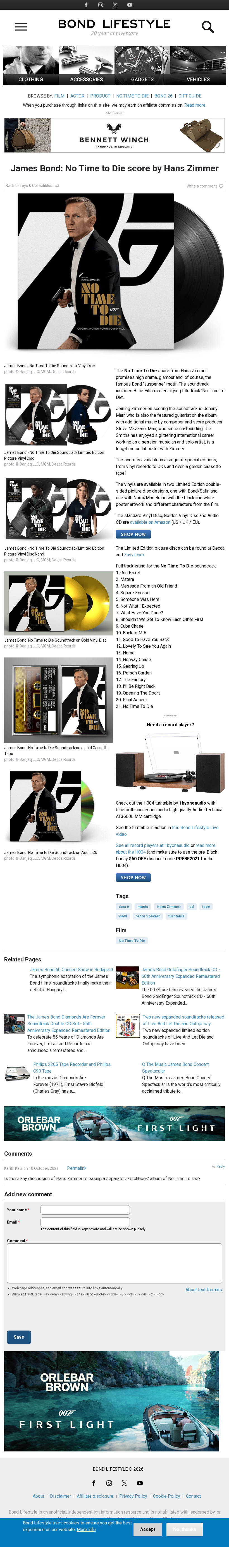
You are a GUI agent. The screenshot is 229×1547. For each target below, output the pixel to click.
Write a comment (202, 186)
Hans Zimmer (169, 907)
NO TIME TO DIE (132, 96)
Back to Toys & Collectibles (29, 185)
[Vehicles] (198, 83)
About (38, 1496)
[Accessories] (87, 83)
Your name (17, 1210)
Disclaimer (60, 1496)
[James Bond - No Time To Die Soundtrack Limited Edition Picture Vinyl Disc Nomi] (58, 542)
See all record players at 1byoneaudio (153, 845)
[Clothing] (31, 83)
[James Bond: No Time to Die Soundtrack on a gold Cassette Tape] (58, 741)
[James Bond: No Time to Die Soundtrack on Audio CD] (58, 846)
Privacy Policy (133, 1496)
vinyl (123, 916)
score (124, 907)
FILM (59, 96)
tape (206, 907)
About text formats (203, 1289)
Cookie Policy (166, 1496)
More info (86, 1529)
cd (191, 907)
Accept (147, 1529)
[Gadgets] (142, 83)
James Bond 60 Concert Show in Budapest (71, 969)
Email (12, 1222)
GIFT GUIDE (189, 96)
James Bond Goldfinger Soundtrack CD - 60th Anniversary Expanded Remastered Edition (181, 976)
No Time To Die (132, 941)
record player (147, 916)
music (142, 907)
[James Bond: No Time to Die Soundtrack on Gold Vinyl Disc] (58, 634)
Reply (220, 1166)
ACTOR (77, 96)
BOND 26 (163, 96)
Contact (193, 1496)
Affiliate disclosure (95, 1496)
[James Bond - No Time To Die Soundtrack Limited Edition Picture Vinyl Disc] (58, 446)
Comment (16, 1241)
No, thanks (184, 1529)
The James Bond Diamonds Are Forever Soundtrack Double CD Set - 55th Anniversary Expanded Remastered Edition (68, 1023)
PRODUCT (100, 96)
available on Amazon (150, 522)
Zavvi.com (134, 554)
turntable (176, 916)
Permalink (77, 1168)
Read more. (195, 105)
